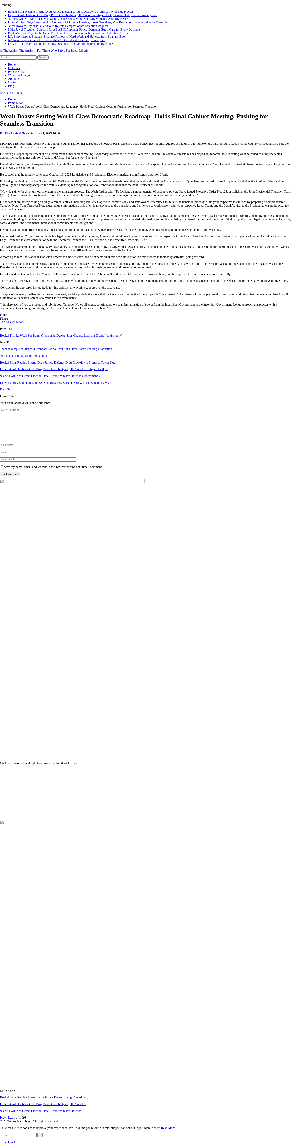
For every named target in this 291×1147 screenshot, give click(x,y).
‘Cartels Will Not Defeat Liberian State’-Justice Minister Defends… (42, 1111)
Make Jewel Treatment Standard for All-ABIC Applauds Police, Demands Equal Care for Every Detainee (74, 29)
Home (12, 64)
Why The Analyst (19, 75)
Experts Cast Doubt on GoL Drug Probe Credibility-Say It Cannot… (43, 1104)
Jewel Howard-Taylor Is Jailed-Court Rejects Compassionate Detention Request (58, 26)
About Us (14, 78)
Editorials (14, 68)
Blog (11, 86)
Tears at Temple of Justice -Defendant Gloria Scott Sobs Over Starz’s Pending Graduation (56, 349)
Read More (168, 1128)
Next (10, 389)
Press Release (16, 71)
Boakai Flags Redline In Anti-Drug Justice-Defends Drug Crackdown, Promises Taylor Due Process (70, 11)
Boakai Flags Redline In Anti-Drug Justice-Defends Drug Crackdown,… (45, 1097)
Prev (3, 389)
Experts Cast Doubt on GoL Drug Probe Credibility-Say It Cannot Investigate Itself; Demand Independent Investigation (82, 15)
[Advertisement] (145, 793)
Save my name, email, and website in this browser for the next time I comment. (53, 467)
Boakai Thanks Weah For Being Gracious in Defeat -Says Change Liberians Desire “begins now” (61, 335)
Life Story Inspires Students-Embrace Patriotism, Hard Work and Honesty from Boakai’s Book (67, 36)
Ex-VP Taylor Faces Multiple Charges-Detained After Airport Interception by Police (60, 43)
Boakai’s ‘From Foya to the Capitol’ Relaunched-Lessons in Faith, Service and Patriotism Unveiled (70, 33)
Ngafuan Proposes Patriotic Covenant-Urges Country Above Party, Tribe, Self (56, 40)
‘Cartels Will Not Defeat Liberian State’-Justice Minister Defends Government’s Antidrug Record (68, 18)
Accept (155, 1128)
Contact (13, 82)
